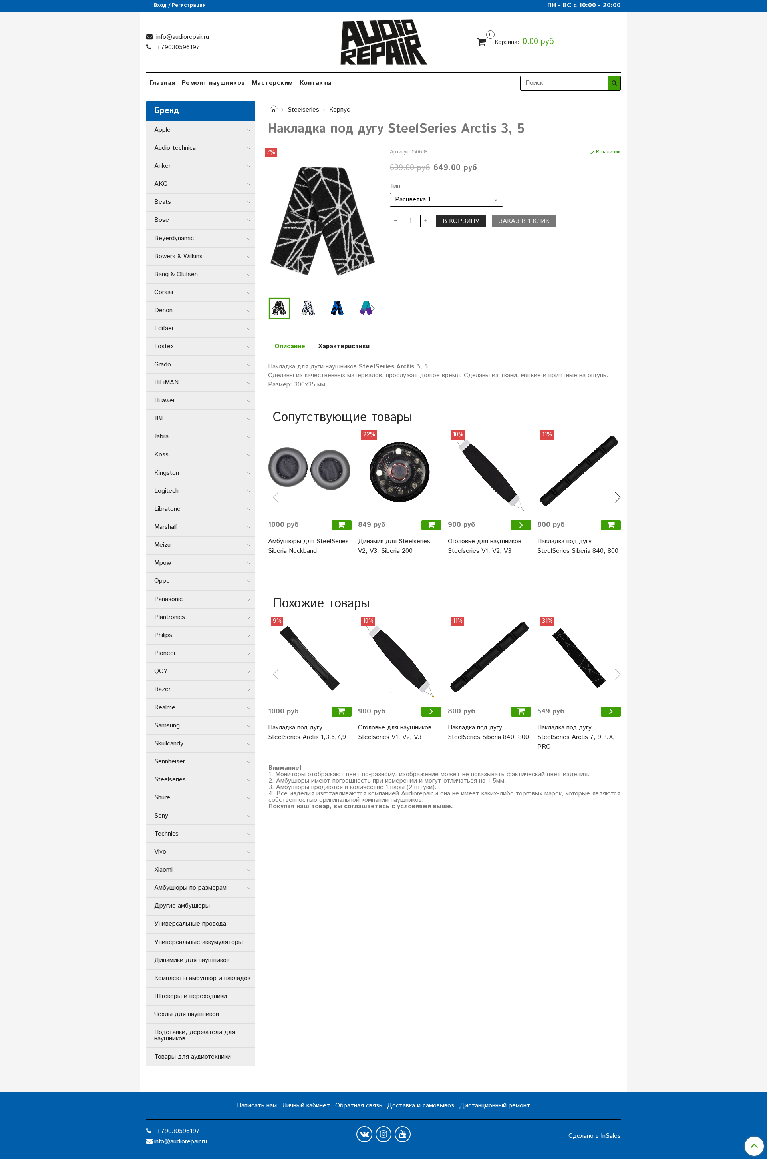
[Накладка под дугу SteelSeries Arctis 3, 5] (322, 220)
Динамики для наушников (192, 960)
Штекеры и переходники (190, 996)
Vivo (160, 851)
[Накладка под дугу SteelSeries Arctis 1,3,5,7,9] (310, 658)
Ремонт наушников (213, 83)
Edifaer (164, 328)
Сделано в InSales (594, 1136)
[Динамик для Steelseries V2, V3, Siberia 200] (399, 472)
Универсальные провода (190, 923)
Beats (162, 202)
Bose (161, 220)
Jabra (161, 436)
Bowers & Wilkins (178, 256)
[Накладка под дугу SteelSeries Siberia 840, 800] (579, 472)
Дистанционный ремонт (494, 1105)
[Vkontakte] (364, 1134)
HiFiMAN (166, 382)
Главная (162, 83)
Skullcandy (168, 743)
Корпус (339, 109)
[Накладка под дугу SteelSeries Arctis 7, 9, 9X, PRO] (579, 658)
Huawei (164, 400)
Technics (166, 833)
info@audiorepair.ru (181, 37)
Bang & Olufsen (176, 274)
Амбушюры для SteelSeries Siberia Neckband (308, 546)
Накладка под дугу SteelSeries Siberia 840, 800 (577, 546)
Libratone (167, 509)
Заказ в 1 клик (524, 221)
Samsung (167, 725)
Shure (162, 797)
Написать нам (257, 1105)
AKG (160, 184)
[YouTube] (403, 1134)
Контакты (316, 83)
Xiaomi (163, 869)
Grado (162, 364)
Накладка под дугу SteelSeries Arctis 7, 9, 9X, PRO (576, 737)
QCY (160, 671)
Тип (395, 186)
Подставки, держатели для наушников (194, 1035)
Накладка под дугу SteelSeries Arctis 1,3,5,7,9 (307, 732)
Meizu (162, 545)
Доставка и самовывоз (420, 1105)
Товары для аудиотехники (192, 1056)
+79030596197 (177, 47)
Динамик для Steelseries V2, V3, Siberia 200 (394, 546)
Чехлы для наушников (186, 1014)
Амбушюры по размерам (190, 887)
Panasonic (168, 599)
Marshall (165, 527)
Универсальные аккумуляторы (198, 942)
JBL (159, 418)
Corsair (164, 292)
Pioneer (165, 653)
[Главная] (274, 109)
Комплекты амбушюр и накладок (202, 978)
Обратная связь (358, 1105)
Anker (162, 166)
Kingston (166, 473)
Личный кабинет (306, 1105)
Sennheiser (169, 761)
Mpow (162, 563)
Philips (163, 635)
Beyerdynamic (174, 238)
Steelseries (303, 109)
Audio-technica (175, 148)
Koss (161, 454)
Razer (162, 689)
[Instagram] (383, 1134)
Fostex (164, 346)
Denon (163, 310)
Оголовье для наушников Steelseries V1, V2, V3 (484, 546)
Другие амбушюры (182, 905)
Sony (161, 815)
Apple (162, 130)
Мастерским (272, 83)
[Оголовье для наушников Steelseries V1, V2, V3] (489, 472)
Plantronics (169, 617)
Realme (164, 707)
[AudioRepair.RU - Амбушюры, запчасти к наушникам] (383, 40)
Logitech (166, 491)
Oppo (162, 580)
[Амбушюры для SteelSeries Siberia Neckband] (310, 472)
